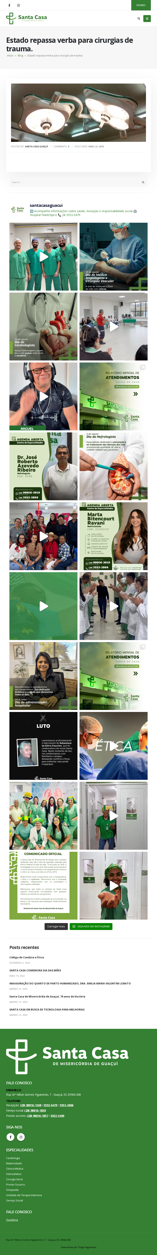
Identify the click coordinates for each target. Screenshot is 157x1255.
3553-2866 (66, 1105)
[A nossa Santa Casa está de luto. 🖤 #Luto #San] (43, 746)
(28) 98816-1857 (37, 1116)
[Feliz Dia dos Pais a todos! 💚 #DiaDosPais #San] (43, 396)
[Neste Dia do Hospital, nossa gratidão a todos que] (114, 746)
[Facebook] (9, 5)
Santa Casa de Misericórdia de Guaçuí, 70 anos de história (47, 996)
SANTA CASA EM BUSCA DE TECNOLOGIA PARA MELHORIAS (46, 1009)
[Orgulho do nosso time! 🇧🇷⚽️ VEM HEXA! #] (114, 886)
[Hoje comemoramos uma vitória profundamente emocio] (114, 606)
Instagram (21, 1137)
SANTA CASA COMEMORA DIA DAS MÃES (35, 970)
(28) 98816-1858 (35, 1110)
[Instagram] (18, 5)
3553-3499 (57, 1116)
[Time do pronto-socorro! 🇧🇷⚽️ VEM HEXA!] (114, 816)
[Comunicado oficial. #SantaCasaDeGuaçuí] (43, 886)
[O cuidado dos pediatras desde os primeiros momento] (43, 606)
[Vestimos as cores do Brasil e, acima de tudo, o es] (43, 816)
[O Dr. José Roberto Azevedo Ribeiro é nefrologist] (43, 466)
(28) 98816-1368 (30, 1105)
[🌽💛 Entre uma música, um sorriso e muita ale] (43, 536)
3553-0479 (50, 1105)
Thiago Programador (87, 1247)
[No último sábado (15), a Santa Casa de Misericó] (43, 257)
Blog (20, 55)
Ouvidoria (12, 1220)
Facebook (10, 1137)
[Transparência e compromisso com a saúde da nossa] (114, 396)
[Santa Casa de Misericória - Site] (26, 18)
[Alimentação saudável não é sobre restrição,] (114, 536)
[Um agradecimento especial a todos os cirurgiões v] (114, 257)
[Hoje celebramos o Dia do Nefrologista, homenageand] (114, 466)
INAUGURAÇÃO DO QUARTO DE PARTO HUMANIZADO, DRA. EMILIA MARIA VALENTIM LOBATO (70, 983)
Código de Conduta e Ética (26, 957)
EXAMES (141, 5)
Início (10, 55)
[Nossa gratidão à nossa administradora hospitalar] (43, 676)
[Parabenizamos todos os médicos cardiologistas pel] (43, 326)
